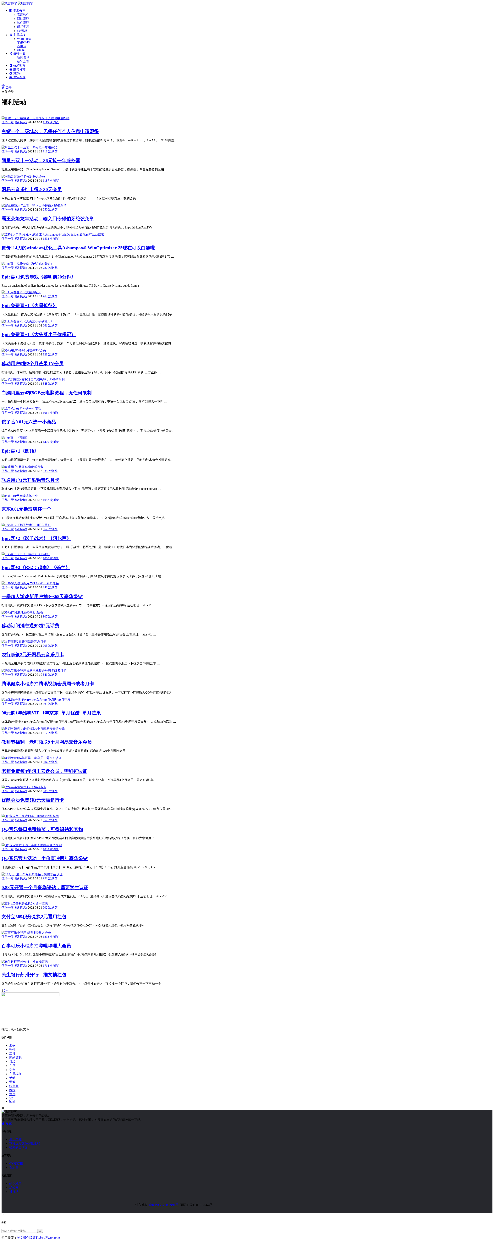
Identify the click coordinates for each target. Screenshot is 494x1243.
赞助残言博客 (18, 1147)
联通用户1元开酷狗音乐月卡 (30, 480)
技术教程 (18, 65)
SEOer (16, 73)
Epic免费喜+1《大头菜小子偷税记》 (39, 334)
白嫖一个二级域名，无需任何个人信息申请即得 (50, 131)
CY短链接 (16, 1163)
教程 (12, 1090)
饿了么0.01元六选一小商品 (29, 421)
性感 (12, 1094)
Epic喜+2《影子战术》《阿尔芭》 (36, 538)
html (12, 1101)
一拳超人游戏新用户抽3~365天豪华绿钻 (42, 596)
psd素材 (22, 30)
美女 (12, 1069)
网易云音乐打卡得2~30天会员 (32, 189)
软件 (12, 1049)
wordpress (54, 1237)
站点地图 (15, 1183)
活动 (12, 1078)
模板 (12, 1061)
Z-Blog (21, 46)
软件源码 (23, 22)
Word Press (24, 38)
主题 (12, 1065)
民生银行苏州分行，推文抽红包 (34, 974)
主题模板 (18, 34)
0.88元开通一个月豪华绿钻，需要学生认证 (45, 887)
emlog (21, 49)
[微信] (7, 1123)
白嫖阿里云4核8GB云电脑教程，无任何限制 (47, 392)
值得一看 (18, 53)
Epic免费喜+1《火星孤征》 (29, 305)
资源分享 (18, 10)
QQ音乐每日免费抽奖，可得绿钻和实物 (42, 829)
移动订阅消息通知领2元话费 (30, 625)
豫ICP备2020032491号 (163, 1205)
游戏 (12, 1082)
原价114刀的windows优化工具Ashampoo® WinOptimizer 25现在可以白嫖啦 (78, 247)
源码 (12, 1045)
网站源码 (23, 18)
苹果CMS (23, 42)
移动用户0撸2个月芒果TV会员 (32, 363)
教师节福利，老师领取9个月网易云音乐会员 (47, 742)
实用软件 (23, 14)
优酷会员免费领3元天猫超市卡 (33, 800)
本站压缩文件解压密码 (24, 1143)
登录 (8, 87)
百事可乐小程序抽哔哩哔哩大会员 (36, 945)
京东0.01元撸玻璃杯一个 (26, 509)
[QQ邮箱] (10, 1123)
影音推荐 (18, 69)
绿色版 (14, 1086)
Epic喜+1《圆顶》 (20, 451)
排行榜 (14, 1191)
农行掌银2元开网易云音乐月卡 (33, 654)
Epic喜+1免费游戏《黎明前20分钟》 (39, 276)
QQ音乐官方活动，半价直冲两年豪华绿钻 (45, 858)
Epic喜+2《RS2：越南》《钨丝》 (36, 567)
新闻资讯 (23, 57)
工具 (12, 1053)
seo (11, 1098)
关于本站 (15, 1139)
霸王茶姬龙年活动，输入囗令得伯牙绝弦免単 (48, 218)
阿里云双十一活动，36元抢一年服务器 (41, 160)
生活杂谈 (18, 77)
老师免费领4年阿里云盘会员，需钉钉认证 (44, 771)
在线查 (14, 1167)
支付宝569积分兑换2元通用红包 (34, 916)
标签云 (14, 1187)
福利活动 (23, 61)
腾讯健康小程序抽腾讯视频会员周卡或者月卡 (48, 683)
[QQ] (3, 1123)
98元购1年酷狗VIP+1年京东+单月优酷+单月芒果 (51, 712)
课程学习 (23, 26)
